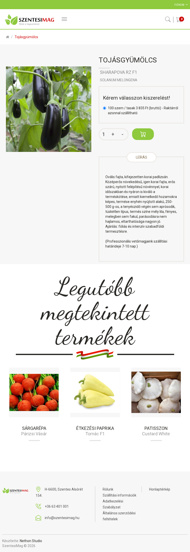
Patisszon (156, 428)
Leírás (141, 157)
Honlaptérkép (159, 489)
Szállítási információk (119, 495)
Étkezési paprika (95, 428)
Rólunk (108, 489)
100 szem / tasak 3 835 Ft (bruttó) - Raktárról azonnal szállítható (143, 110)
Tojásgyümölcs (26, 37)
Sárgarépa (34, 428)
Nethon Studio (31, 541)
